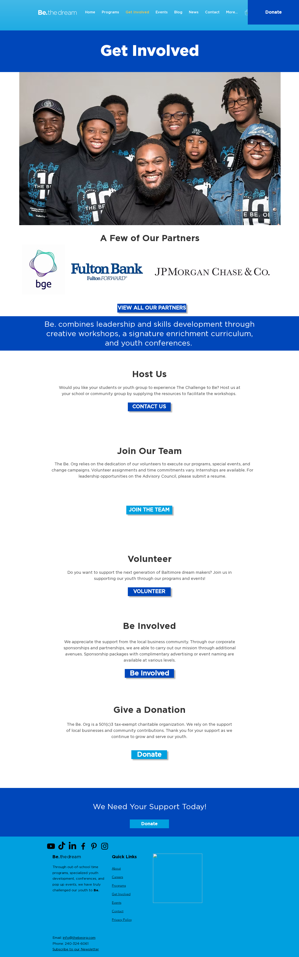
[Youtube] (51, 846)
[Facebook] (83, 846)
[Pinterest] (93, 846)
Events (116, 902)
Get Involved (121, 894)
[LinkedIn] (72, 846)
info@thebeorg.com (79, 937)
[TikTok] (61, 846)
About (116, 868)
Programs (119, 885)
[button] (247, 12)
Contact (117, 911)
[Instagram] (104, 846)
